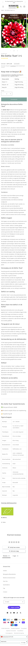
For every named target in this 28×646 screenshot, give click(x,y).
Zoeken (5, 570)
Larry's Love (10, 120)
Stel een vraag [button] (15, 551)
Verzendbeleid (20, 630)
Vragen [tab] (14, 556)
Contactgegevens (9, 633)
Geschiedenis (6, 584)
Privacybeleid (24, 628)
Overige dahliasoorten (9, 503)
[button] (3, 6)
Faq (4, 588)
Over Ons (5, 581)
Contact (5, 592)
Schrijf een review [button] (15, 547)
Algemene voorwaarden (11, 630)
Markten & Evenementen (9, 577)
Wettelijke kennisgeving (19, 633)
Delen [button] (4, 522)
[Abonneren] (22, 602)
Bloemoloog (7, 628)
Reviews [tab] (5, 556)
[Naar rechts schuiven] (17, 50)
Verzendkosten (13, 65)
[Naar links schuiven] (10, 50)
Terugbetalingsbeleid (15, 628)
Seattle (19, 120)
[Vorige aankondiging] (3, 2)
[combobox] (14, 636)
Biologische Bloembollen (9, 574)
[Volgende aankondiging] (25, 2)
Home (2, 10)
